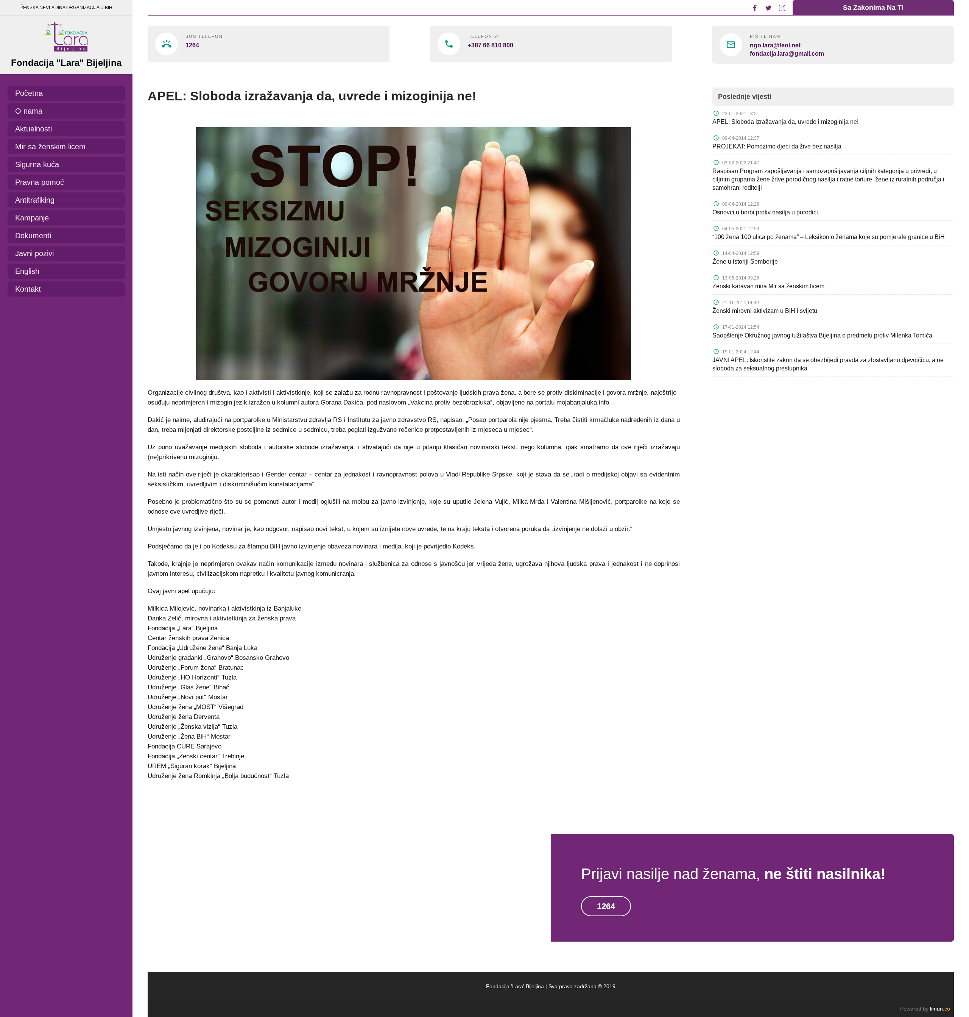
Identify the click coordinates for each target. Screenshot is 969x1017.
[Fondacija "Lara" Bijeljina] (66, 34)
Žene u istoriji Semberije (745, 261)
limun (940, 1009)
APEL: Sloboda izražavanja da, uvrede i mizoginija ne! (785, 122)
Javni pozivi (34, 253)
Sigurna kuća (37, 164)
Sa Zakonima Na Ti (873, 7)
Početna (29, 93)
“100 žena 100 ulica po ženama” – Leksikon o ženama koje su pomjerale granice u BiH (828, 237)
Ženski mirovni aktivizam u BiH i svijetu (764, 311)
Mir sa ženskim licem (50, 146)
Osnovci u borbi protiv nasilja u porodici (765, 212)
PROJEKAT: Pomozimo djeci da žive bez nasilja (776, 146)
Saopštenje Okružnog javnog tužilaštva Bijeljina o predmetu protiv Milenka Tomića (822, 335)
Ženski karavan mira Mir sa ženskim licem (768, 286)
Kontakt (28, 289)
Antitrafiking (35, 200)
